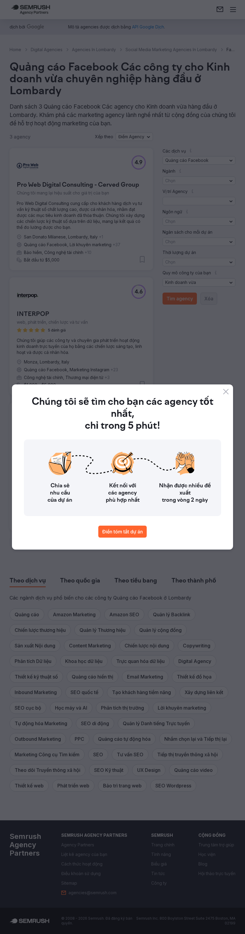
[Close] (226, 391)
